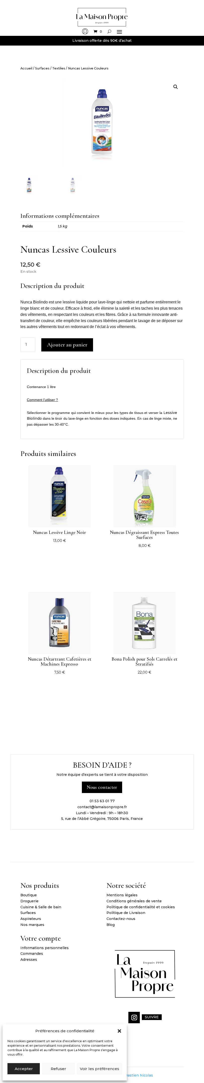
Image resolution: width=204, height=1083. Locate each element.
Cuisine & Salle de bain (40, 907)
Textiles (58, 68)
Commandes (31, 953)
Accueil (26, 68)
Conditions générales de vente (134, 901)
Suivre (152, 1017)
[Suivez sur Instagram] (134, 1017)
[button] (119, 1030)
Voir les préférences (99, 1068)
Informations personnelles (44, 948)
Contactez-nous (120, 918)
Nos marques (32, 924)
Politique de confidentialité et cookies (140, 907)
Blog (110, 924)
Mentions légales (122, 895)
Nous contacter (102, 787)
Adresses (28, 959)
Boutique (28, 895)
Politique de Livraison (125, 913)
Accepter (24, 1068)
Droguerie (29, 901)
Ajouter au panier (67, 344)
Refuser (58, 1068)
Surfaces (42, 68)
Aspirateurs (30, 918)
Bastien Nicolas (139, 1075)
